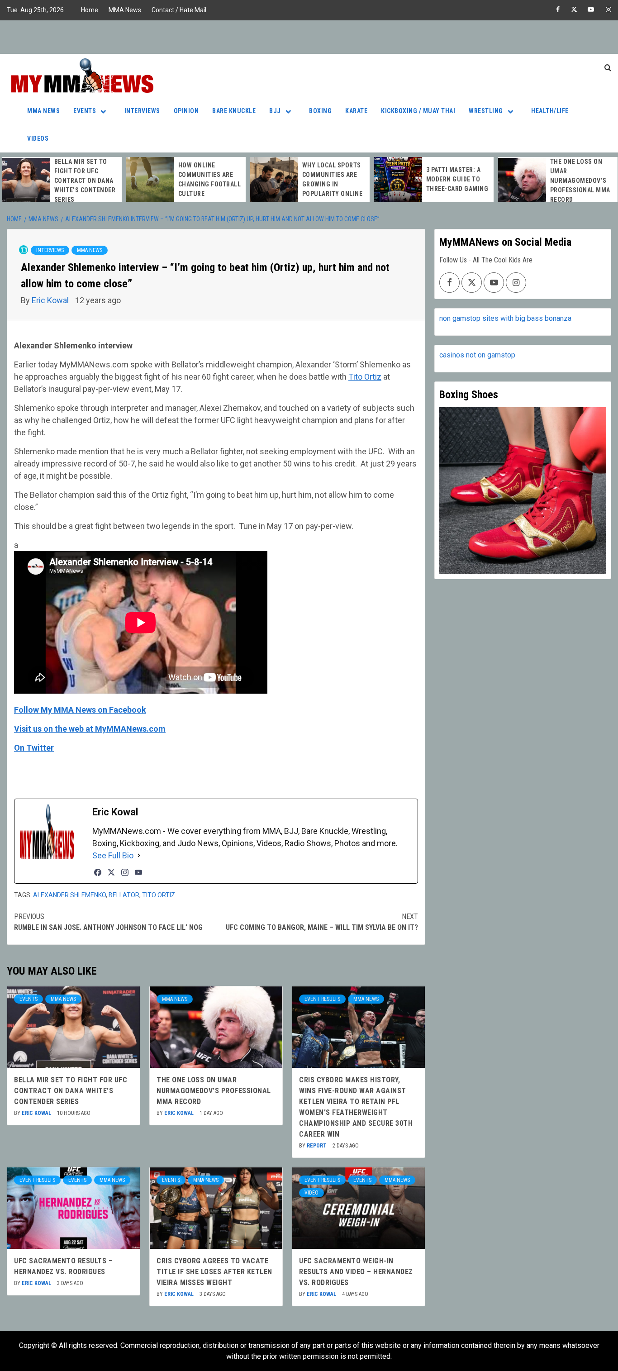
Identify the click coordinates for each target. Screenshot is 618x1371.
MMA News (125, 10)
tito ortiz (158, 895)
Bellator (124, 895)
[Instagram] (124, 872)
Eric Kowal (51, 300)
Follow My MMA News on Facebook (80, 709)
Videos (37, 138)
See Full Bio (112, 855)
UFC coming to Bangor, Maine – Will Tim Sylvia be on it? (322, 922)
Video (311, 1193)
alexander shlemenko (69, 895)
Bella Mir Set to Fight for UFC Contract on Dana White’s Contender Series (85, 180)
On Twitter (34, 747)
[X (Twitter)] (111, 872)
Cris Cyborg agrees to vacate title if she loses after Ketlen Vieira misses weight (214, 1272)
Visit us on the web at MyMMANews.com (90, 728)
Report (317, 1145)
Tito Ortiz (364, 376)
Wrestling (486, 110)
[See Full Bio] (138, 855)
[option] (62, 181)
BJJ (275, 110)
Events (84, 110)
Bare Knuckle (234, 110)
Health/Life (550, 110)
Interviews (142, 110)
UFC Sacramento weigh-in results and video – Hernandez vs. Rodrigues (356, 1272)
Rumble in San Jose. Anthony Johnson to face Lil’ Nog (108, 922)
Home (89, 10)
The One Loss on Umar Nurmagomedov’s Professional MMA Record (580, 180)
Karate (356, 110)
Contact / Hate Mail (179, 10)
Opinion (186, 110)
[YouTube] (138, 872)
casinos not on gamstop (477, 355)
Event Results (322, 999)
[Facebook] (97, 872)
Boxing (320, 110)
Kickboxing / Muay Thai (418, 110)
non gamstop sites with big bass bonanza (505, 318)
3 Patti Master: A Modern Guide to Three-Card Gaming (457, 179)
